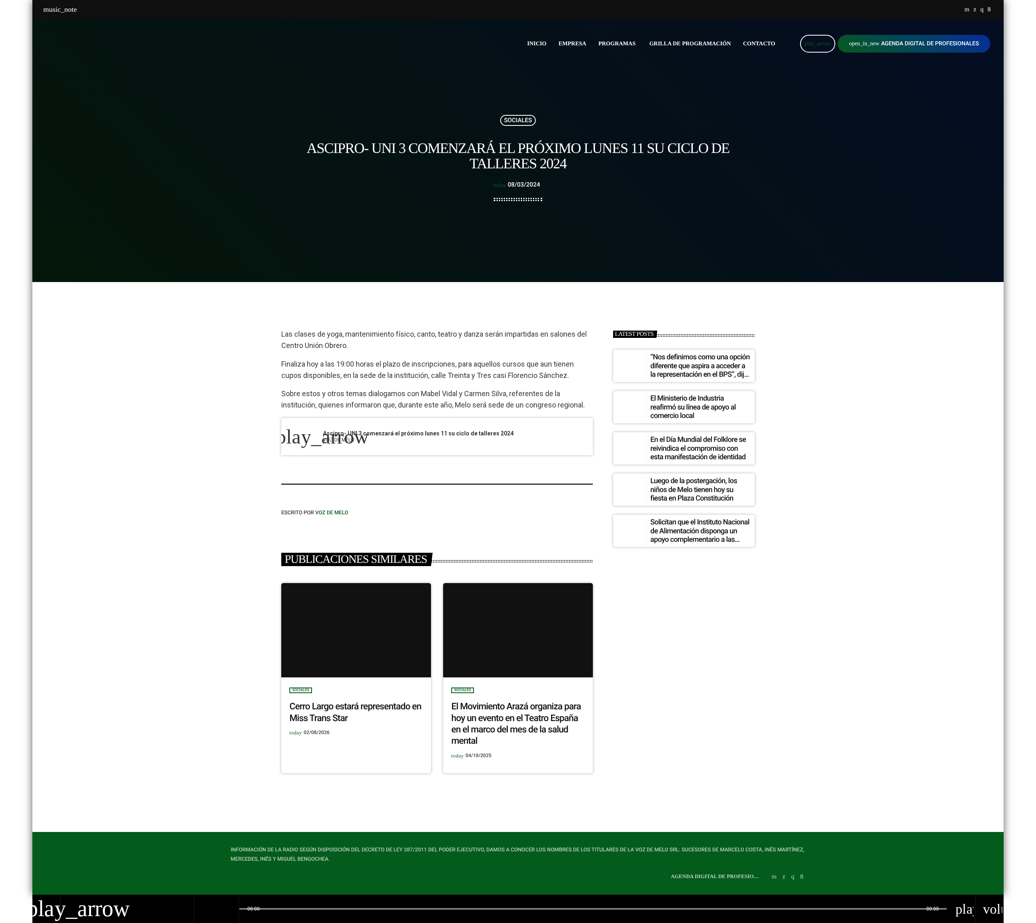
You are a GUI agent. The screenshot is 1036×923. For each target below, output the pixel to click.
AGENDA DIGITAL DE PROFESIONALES (914, 43)
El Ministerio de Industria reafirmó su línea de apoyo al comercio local (693, 407)
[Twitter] (974, 10)
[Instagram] (981, 10)
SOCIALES (518, 120)
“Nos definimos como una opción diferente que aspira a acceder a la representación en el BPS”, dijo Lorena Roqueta (700, 370)
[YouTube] (966, 10)
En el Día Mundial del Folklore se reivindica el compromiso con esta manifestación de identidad (698, 448)
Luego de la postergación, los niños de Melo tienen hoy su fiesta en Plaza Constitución (693, 490)
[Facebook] (989, 10)
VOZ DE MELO (331, 513)
